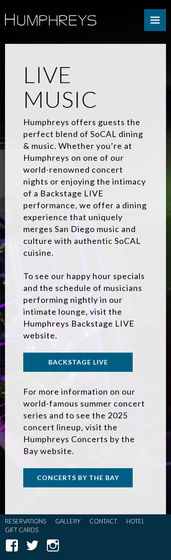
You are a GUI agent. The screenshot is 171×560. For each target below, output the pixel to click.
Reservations (25, 521)
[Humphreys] (50, 8)
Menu (155, 20)
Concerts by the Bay (78, 477)
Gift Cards (21, 530)
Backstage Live (78, 362)
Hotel (135, 521)
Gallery (67, 521)
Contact (103, 521)
